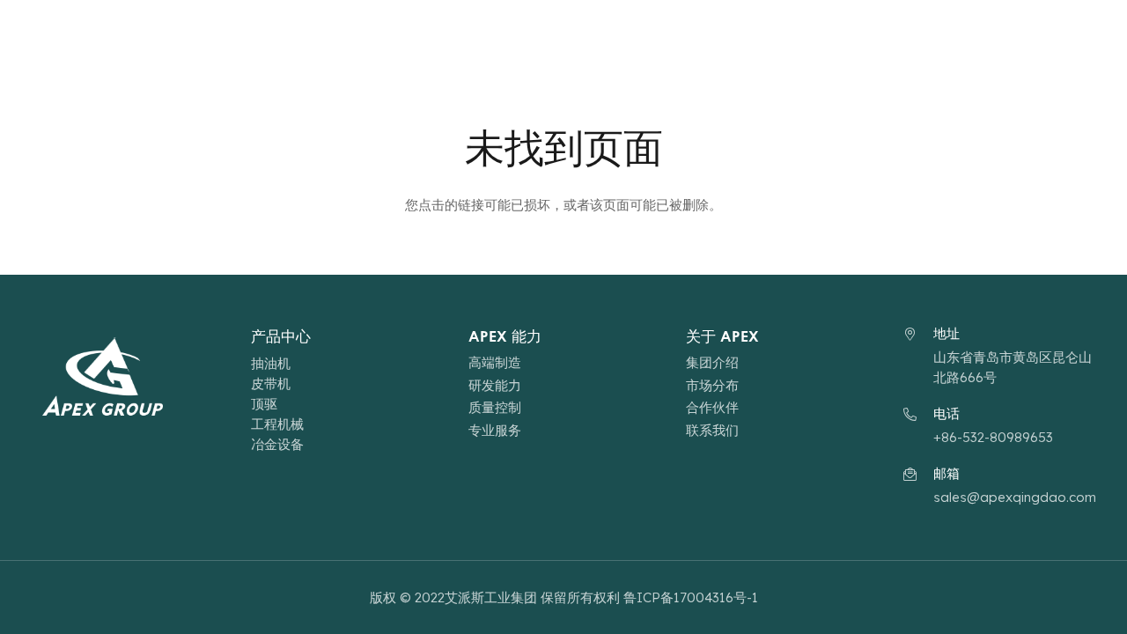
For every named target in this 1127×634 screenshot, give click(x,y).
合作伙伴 (712, 407)
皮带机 (271, 383)
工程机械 (277, 424)
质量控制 (494, 407)
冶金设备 (277, 444)
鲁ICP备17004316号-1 (690, 597)
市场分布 (712, 385)
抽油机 (271, 363)
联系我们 (712, 430)
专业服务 (494, 430)
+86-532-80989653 (993, 437)
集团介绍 (712, 362)
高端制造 (494, 362)
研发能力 (494, 385)
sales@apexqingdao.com (1014, 497)
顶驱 (264, 403)
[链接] (127, 35)
